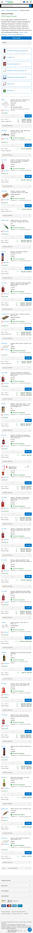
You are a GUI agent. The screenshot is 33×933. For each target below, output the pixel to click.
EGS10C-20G (4, 808)
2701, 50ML (4, 497)
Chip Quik (14, 34)
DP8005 (3, 404)
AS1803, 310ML (5, 220)
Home (2, 10)
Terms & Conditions (6, 913)
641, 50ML (3, 283)
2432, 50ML (4, 715)
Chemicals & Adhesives (12, 10)
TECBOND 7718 (5, 314)
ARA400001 (4, 130)
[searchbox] (15, 6)
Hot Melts (9, 57)
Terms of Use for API (17, 913)
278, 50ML (4, 528)
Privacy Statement (5, 911)
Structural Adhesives (12, 64)
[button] (2, 2)
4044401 (3, 777)
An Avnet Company (6, 922)
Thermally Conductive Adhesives (15, 70)
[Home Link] (12, 2)
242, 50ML (4, 591)
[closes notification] (25, 467)
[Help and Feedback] (30, 930)
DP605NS (3, 652)
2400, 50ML (4, 372)
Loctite (21, 32)
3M (9, 34)
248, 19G (3, 251)
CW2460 (3, 622)
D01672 (3, 99)
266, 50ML (4, 683)
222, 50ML (4, 160)
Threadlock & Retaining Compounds (16, 50)
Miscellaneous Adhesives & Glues (16, 77)
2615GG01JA (4, 838)
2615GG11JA (4, 343)
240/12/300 (4, 191)
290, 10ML (3, 435)
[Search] (30, 6)
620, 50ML (4, 560)
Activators (9, 90)
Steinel (20, 34)
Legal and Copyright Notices (18, 911)
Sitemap (26, 913)
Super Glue (10, 84)
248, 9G (3, 746)
